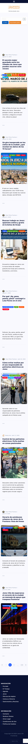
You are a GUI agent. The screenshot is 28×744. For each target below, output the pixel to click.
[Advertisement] (14, 39)
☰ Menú (5, 22)
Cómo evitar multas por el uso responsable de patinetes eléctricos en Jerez (13, 366)
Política (20, 605)
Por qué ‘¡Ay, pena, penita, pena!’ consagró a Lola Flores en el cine (13, 298)
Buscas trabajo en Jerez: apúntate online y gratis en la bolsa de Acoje (13, 222)
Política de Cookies (9, 724)
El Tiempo (12, 155)
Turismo (5, 77)
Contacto (6, 714)
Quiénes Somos (8, 716)
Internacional (7, 605)
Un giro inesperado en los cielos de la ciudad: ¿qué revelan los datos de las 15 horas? (13, 145)
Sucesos (11, 377)
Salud (23, 155)
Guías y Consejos (14, 375)
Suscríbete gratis (15, 22)
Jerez (4, 75)
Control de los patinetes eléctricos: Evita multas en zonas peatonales (13, 441)
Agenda (5, 691)
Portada (5, 686)
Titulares (22, 75)
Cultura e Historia (8, 307)
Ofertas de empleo (9, 696)
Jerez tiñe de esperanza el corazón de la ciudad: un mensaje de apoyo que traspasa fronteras (13, 596)
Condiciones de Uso (9, 721)
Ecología (5, 155)
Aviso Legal (7, 719)
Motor (5, 377)
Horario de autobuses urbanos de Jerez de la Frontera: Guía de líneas (13, 519)
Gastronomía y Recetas (11, 701)
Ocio (9, 75)
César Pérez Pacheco (11, 54)
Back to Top (15, 741)
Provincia (15, 75)
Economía (5, 375)
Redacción (8, 435)
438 (22, 665)
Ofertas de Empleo (12, 231)
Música (21, 307)
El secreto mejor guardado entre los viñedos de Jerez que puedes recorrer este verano (12, 64)
